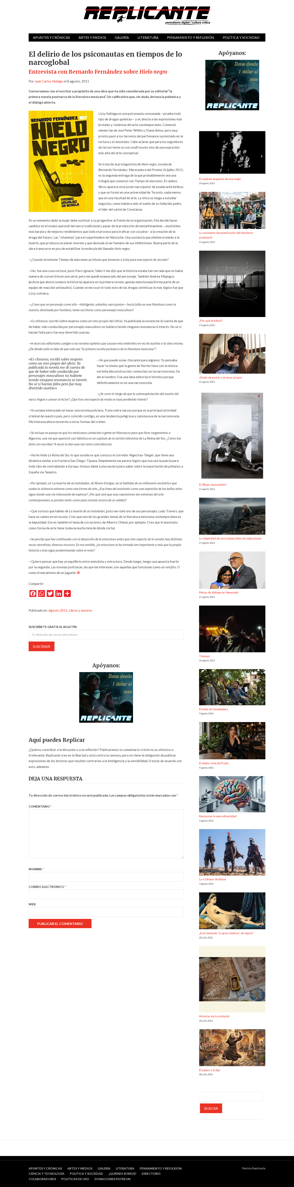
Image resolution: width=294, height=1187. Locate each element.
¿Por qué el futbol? (211, 320)
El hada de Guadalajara (213, 709)
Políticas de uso (75, 1179)
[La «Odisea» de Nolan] (232, 853)
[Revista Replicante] (147, 15)
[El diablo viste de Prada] (232, 741)
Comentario (40, 806)
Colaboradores (42, 1179)
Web (32, 904)
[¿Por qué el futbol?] (232, 285)
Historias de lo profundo (214, 1016)
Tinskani (204, 656)
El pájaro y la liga (209, 1070)
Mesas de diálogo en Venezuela (218, 592)
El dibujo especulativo (212, 484)
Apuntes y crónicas (51, 37)
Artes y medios (92, 37)
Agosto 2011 (58, 610)
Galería (122, 37)
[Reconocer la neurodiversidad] (232, 795)
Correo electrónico (47, 887)
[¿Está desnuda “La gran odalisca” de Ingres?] (232, 911)
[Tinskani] (232, 630)
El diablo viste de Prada (214, 763)
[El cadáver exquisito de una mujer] (232, 153)
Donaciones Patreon (112, 1179)
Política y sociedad (241, 37)
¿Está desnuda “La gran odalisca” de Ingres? (226, 933)
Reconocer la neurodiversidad (218, 816)
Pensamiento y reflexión (190, 37)
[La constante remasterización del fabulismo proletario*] (232, 211)
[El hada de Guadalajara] (232, 688)
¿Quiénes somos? (122, 1173)
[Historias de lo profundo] (232, 980)
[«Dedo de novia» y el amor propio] (232, 354)
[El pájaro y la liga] (232, 1048)
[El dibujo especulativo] (232, 436)
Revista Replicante (253, 1168)
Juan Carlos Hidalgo (49, 81)
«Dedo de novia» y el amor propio (220, 377)
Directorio (151, 1173)
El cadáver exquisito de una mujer (220, 179)
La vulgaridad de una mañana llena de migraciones (230, 538)
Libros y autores (80, 610)
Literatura (148, 37)
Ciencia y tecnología (46, 1173)
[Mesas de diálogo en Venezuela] (232, 571)
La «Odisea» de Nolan (212, 879)
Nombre (36, 869)
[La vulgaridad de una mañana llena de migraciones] (232, 517)
